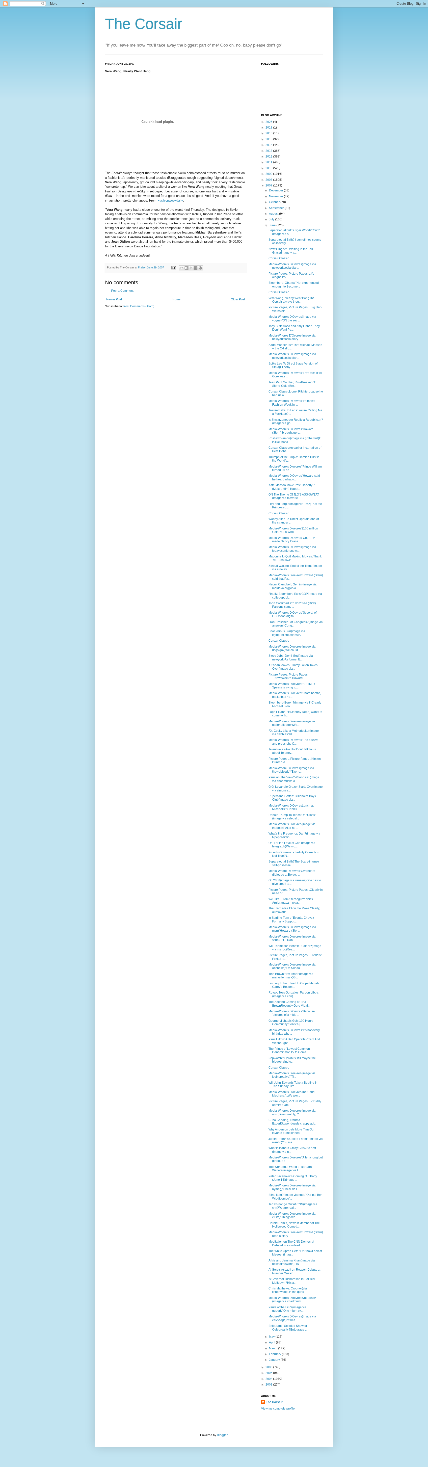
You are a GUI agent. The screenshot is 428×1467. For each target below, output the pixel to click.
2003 (269, 1384)
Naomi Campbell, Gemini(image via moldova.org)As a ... (292, 586)
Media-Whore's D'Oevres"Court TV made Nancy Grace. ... (291, 539)
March (273, 1348)
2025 (269, 122)
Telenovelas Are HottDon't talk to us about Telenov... (292, 751)
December (276, 190)
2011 (269, 162)
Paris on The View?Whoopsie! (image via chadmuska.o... (293, 779)
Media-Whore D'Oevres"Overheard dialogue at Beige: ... (291, 872)
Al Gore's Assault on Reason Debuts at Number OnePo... (294, 1271)
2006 (269, 1367)
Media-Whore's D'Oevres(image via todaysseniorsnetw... (292, 548)
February (275, 1354)
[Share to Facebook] (195, 267)
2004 (269, 1379)
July (272, 219)
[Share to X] (190, 267)
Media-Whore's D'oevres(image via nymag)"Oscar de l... (292, 1187)
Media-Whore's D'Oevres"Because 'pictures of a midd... (291, 1013)
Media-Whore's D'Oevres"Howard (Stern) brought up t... (291, 430)
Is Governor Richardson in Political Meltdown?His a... (291, 1280)
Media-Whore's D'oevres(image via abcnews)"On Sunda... (292, 966)
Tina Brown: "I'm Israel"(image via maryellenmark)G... (290, 975)
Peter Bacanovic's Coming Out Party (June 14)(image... (292, 1178)
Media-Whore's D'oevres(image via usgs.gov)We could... (292, 648)
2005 (269, 1373)
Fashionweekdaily (170, 200)
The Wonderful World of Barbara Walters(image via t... (290, 1168)
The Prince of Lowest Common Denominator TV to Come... (289, 1050)
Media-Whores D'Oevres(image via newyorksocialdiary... (292, 337)
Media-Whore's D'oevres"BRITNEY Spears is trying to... (291, 685)
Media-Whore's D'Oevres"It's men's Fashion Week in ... (291, 402)
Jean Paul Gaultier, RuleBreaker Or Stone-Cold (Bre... (292, 384)
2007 (269, 185)
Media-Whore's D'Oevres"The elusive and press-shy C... (293, 741)
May (272, 1336)
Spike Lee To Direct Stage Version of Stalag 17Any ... (293, 365)
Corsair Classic (278, 258)
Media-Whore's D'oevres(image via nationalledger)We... (292, 723)
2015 (269, 139)
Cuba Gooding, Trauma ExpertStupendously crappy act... (292, 1121)
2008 (269, 180)
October (274, 202)
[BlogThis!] (186, 267)
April (272, 1342)
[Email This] (181, 267)
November (276, 196)
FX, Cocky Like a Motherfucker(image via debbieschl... (293, 732)
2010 (269, 168)
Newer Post (114, 299)
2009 (269, 174)
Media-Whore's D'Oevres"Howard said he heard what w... (294, 477)
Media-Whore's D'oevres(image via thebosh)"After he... (292, 825)
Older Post (238, 299)
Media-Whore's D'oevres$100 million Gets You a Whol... (293, 530)
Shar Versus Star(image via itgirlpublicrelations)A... (286, 632)
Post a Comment (122, 290)
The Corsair (143, 24)
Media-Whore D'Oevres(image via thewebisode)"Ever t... (291, 769)
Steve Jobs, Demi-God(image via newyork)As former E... (290, 657)
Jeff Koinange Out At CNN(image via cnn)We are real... (292, 1206)
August (274, 213)
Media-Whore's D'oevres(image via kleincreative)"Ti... (292, 1075)
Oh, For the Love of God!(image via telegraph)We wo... (291, 844)
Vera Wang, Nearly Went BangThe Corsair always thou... (291, 299)
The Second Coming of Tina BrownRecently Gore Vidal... (289, 1003)
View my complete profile (278, 1408)
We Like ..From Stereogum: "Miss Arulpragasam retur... (290, 900)
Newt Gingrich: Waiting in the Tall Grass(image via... (290, 250)
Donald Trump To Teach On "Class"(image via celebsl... (292, 816)
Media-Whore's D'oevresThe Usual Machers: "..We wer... (291, 1093)
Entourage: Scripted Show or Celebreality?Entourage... (287, 1327)
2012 (269, 156)
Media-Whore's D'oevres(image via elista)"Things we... (292, 1215)
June (272, 225)
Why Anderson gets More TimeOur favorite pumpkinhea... (291, 1131)
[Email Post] (173, 267)
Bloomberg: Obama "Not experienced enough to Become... (293, 284)
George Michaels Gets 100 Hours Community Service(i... (290, 1022)
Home (176, 299)
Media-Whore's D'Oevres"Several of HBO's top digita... (292, 614)
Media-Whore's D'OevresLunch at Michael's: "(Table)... (291, 807)
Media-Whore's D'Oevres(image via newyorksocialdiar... (292, 265)
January (275, 1360)
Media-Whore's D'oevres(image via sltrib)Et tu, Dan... (292, 938)
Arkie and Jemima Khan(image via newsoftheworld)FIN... (291, 1262)
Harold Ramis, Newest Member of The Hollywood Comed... (294, 1224)
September (277, 208)
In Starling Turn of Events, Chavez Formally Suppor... (291, 919)
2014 (269, 145)
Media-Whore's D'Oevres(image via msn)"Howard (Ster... (292, 928)
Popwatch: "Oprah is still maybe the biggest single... (292, 1059)
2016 (269, 133)
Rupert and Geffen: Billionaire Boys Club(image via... (292, 797)
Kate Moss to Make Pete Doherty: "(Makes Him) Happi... (291, 486)
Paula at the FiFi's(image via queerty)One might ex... (287, 1309)
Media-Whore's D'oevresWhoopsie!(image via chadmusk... (292, 1299)
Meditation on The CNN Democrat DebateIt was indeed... (291, 1243)
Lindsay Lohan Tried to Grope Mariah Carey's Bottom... (293, 985)
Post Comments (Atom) (138, 306)
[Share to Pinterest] (200, 267)
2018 (269, 127)
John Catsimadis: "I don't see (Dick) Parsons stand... (292, 605)
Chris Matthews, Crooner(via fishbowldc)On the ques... (287, 1290)
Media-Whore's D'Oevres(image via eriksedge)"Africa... (292, 1318)
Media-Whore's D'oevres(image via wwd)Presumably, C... (292, 1112)
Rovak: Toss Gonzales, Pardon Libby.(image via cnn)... (293, 994)
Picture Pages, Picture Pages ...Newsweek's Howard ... (288, 676)
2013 (269, 151)
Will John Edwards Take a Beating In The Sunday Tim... (293, 1084)
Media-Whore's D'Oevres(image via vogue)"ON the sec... (292, 318)
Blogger (222, 1435)
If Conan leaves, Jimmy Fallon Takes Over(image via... (293, 666)
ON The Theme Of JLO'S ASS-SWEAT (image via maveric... (293, 496)
